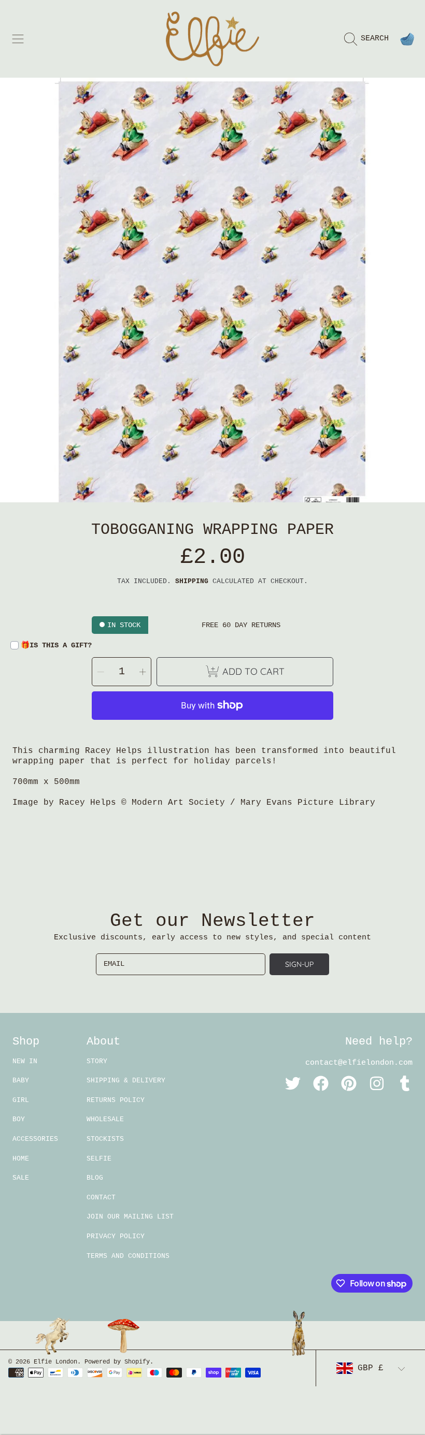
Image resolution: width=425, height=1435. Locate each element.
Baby (20, 1080)
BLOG (95, 1178)
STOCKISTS (105, 1139)
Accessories (35, 1139)
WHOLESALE (105, 1119)
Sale (20, 1178)
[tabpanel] (212, 290)
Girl (20, 1100)
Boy (18, 1119)
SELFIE (99, 1159)
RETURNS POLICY (116, 1100)
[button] (18, 38)
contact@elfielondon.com (359, 1063)
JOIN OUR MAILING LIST (130, 1217)
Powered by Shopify (117, 1362)
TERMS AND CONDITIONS (128, 1256)
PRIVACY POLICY (116, 1236)
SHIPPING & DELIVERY (126, 1080)
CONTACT (101, 1197)
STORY (97, 1061)
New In (24, 1061)
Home (20, 1159)
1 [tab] (212, 474)
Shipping (191, 581)
